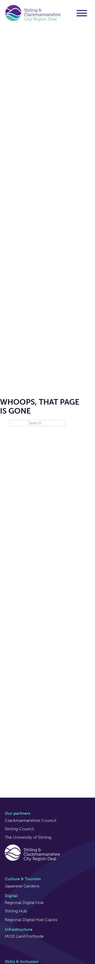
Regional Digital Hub (24, 902)
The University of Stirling (28, 837)
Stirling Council (19, 828)
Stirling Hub (16, 910)
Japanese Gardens (22, 885)
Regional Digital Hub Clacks (31, 919)
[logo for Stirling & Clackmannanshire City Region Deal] (32, 852)
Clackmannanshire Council (30, 820)
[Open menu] (82, 13)
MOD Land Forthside (24, 936)
